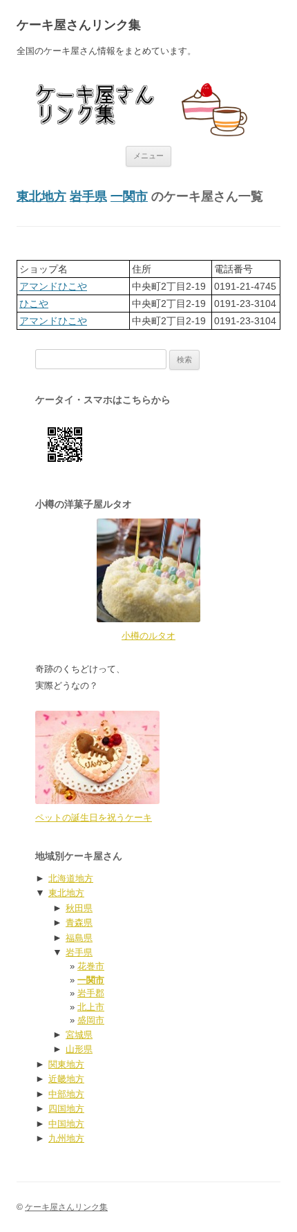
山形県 (79, 1049)
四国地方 (66, 1108)
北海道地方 (70, 878)
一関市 (129, 196)
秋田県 (79, 908)
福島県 (79, 938)
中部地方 (66, 1094)
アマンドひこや (53, 286)
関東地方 (66, 1064)
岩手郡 (90, 993)
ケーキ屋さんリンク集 (79, 24)
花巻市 (90, 966)
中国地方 (66, 1124)
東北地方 (41, 196)
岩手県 (88, 196)
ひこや (33, 303)
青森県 (79, 922)
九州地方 (66, 1138)
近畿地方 (66, 1079)
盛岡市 (90, 1020)
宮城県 (79, 1034)
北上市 (90, 1007)
